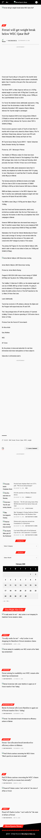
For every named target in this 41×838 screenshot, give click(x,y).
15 (30, 585)
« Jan (4, 601)
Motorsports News (31, 516)
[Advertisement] (20, 60)
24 (5, 596)
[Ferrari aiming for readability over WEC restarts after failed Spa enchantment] (20, 659)
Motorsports (12, 40)
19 (15, 591)
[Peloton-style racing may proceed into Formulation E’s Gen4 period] (7, 524)
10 (5, 585)
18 (10, 591)
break (13, 440)
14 (25, 585)
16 (35, 585)
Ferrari (18, 440)
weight (29, 440)
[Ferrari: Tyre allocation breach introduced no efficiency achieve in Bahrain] (20, 728)
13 (20, 585)
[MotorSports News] (20, 2)
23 (35, 591)
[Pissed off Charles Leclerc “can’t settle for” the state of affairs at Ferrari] (20, 798)
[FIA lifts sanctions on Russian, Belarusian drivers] (7, 495)
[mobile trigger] (3, 2)
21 (25, 591)
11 (10, 585)
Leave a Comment (32, 448)
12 (15, 585)
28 (25, 596)
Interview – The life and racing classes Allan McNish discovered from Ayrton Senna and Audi (26, 504)
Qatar (21, 440)
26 (15, 596)
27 (20, 596)
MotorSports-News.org (28, 834)
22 (30, 591)
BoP (10, 440)
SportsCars (29, 508)
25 (10, 596)
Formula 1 (28, 497)
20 (20, 591)
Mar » (8, 601)
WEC (4, 25)
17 (5, 591)
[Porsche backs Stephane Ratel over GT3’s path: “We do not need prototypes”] (7, 486)
